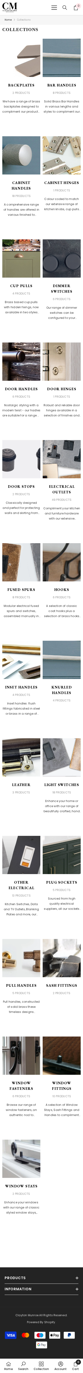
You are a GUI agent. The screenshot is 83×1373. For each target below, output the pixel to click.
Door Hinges (61, 389)
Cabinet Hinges (61, 182)
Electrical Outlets (62, 489)
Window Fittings (61, 1086)
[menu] (54, 7)
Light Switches (61, 784)
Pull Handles (21, 985)
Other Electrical (21, 885)
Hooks (61, 589)
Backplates (21, 85)
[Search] (65, 7)
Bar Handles (61, 85)
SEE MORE (21, 124)
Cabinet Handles (21, 185)
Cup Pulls (21, 285)
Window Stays (21, 1186)
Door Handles (21, 389)
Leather (21, 784)
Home (8, 20)
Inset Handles (21, 687)
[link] (23, 1366)
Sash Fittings (61, 985)
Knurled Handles (61, 690)
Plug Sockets (61, 882)
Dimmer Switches (61, 288)
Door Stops (21, 486)
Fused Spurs (21, 589)
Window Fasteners (21, 1086)
